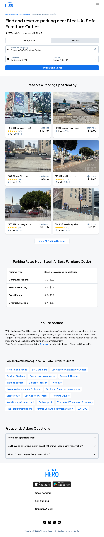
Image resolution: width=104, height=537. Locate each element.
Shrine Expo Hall (15, 382)
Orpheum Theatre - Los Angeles (63, 389)
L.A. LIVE (82, 408)
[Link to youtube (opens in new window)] (59, 523)
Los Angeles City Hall (36, 395)
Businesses (25, 14)
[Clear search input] (95, 49)
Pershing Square (61, 395)
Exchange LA (45, 402)
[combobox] (52, 49)
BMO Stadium (39, 369)
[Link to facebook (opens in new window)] (44, 523)
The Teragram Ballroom (19, 408)
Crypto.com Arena (17, 369)
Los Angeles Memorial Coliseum (24, 389)
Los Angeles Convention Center (69, 369)
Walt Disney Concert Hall (20, 402)
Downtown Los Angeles (42, 376)
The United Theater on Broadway (75, 402)
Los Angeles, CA (11, 14)
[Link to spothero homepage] (52, 472)
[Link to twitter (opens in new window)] (54, 523)
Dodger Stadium (16, 376)
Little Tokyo (13, 395)
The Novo (57, 382)
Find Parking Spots (52, 67)
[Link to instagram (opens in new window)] (49, 523)
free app (44, 344)
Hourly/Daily (29, 40)
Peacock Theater (69, 376)
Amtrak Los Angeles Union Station (55, 408)
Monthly (75, 40)
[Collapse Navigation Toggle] (97, 4)
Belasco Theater (38, 382)
